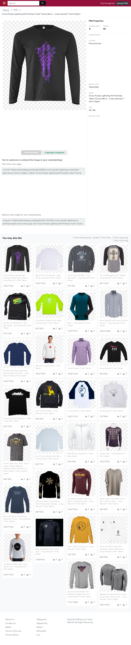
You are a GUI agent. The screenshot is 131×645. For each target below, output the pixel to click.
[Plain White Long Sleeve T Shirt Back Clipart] (82, 437)
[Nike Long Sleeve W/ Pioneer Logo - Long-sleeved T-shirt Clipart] (49, 532)
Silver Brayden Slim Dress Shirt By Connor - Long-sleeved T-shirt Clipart (114, 322)
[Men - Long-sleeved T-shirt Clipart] (82, 306)
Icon (38, 635)
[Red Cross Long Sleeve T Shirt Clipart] (49, 349)
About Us (9, 619)
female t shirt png (102, 237)
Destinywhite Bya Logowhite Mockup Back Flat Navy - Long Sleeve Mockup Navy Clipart (16, 373)
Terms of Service (13, 631)
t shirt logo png (120, 237)
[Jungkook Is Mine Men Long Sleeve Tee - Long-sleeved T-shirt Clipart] (17, 547)
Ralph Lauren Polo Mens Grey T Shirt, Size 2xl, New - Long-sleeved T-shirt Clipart (113, 501)
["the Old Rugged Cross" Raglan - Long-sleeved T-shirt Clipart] (114, 258)
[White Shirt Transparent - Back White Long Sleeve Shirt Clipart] (49, 258)
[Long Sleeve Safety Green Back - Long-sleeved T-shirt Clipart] (49, 304)
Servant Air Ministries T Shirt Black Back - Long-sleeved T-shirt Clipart (17, 325)
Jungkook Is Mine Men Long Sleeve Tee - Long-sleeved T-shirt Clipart (15, 566)
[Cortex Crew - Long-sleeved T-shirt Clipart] (114, 437)
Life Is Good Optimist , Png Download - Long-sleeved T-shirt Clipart (81, 277)
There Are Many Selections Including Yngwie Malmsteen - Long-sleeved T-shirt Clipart (112, 548)
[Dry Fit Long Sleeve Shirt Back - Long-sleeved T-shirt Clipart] (49, 439)
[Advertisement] (44, 131)
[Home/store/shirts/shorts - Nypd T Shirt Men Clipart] (17, 402)
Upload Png (41, 623)
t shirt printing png (81, 237)
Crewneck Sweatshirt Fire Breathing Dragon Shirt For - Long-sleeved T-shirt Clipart (79, 594)
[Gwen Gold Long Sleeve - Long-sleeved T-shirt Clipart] (82, 530)
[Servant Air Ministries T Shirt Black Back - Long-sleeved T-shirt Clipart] (17, 306)
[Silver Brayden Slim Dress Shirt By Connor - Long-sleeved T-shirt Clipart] (114, 304)
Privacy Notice (12, 635)
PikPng (6, 10)
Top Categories (107, 3)
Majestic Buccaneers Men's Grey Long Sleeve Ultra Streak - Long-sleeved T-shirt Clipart (113, 596)
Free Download (31, 152)
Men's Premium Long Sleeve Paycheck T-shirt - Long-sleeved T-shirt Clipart (17, 518)
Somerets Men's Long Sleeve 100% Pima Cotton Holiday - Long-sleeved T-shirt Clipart (49, 503)
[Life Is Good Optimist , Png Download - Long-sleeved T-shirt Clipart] (82, 258)
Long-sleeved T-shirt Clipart (79, 368)
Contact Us (10, 623)
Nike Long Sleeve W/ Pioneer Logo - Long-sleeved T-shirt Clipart (47, 551)
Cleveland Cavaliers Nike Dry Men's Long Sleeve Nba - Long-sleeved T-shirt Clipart (81, 501)
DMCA (8, 627)
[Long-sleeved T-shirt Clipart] (82, 351)
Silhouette (41, 631)
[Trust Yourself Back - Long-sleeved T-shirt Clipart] (49, 394)
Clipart (39, 627)
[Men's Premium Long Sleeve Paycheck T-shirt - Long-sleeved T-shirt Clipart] (17, 499)
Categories (41, 619)
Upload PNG (122, 3)
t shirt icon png (120, 240)
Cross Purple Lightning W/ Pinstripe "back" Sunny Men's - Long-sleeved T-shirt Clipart (16, 277)
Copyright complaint (54, 152)
